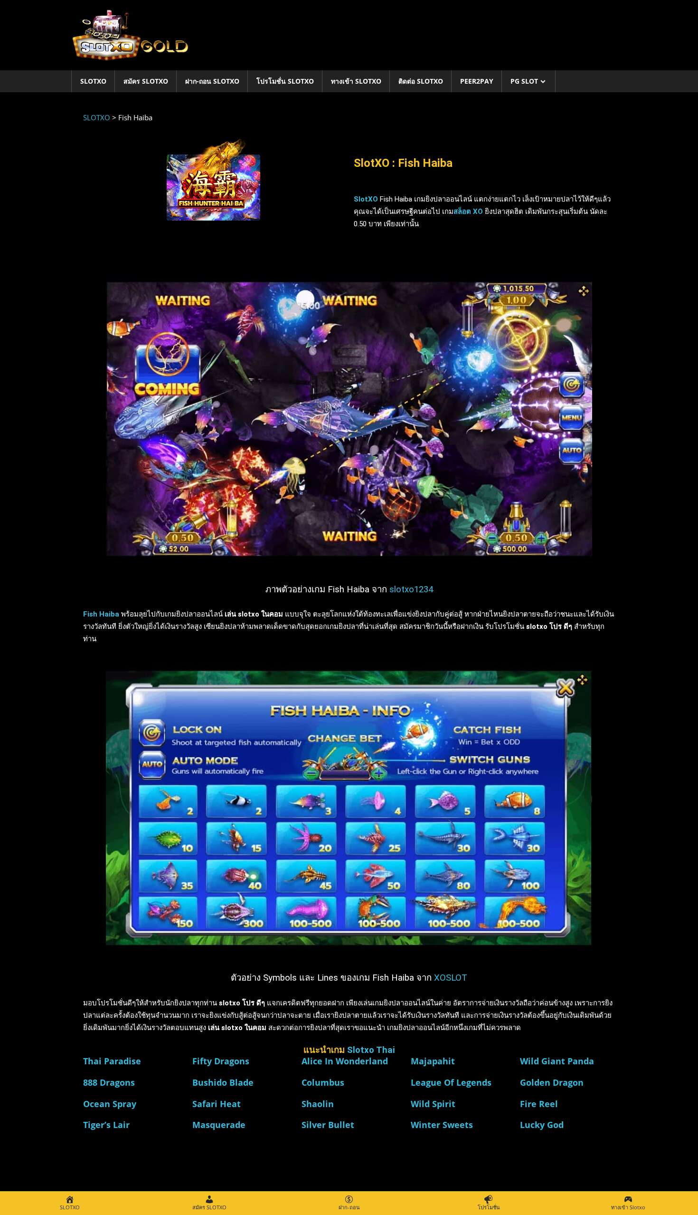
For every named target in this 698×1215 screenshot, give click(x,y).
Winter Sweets (442, 1124)
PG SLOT (524, 81)
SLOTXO (93, 81)
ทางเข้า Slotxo (356, 81)
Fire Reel (539, 1103)
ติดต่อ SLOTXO (420, 81)
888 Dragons (109, 1082)
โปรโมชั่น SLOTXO (285, 81)
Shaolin (318, 1103)
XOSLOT (450, 978)
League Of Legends (451, 1082)
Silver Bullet (328, 1124)
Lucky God (542, 1124)
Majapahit (433, 1061)
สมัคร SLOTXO (145, 81)
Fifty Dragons (220, 1061)
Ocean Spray (109, 1103)
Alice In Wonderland (345, 1061)
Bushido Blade (223, 1082)
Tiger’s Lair (106, 1124)
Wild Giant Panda (557, 1061)
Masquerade (218, 1124)
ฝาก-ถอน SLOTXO (212, 81)
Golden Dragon (552, 1082)
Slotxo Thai (371, 1050)
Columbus (323, 1082)
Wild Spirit (433, 1103)
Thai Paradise (112, 1061)
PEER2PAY (476, 81)
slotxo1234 (411, 589)
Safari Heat (216, 1103)
